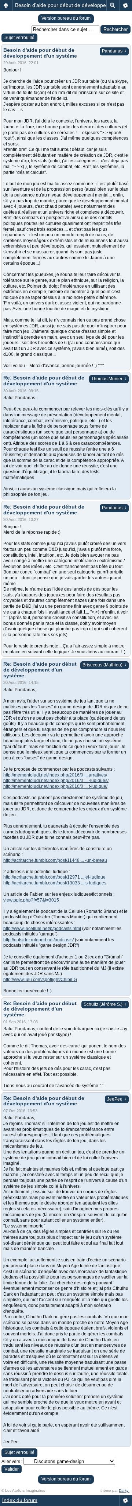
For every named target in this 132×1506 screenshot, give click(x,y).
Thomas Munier (108, 378)
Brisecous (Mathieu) (104, 665)
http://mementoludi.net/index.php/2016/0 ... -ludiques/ (56, 780)
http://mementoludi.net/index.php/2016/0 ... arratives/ (55, 775)
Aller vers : (11, 1461)
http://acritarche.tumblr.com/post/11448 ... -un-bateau (55, 860)
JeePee (116, 1099)
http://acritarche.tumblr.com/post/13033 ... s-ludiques (54, 883)
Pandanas (114, 51)
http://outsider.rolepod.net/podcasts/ (38, 939)
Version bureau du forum (66, 18)
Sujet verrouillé (19, 37)
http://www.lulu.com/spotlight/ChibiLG (40, 979)
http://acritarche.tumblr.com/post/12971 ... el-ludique (54, 877)
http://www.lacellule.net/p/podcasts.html (42, 928)
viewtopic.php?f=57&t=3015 (31, 900)
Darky (124, 1491)
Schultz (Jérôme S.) (105, 1004)
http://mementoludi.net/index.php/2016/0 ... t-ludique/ (55, 786)
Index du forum (19, 1500)
